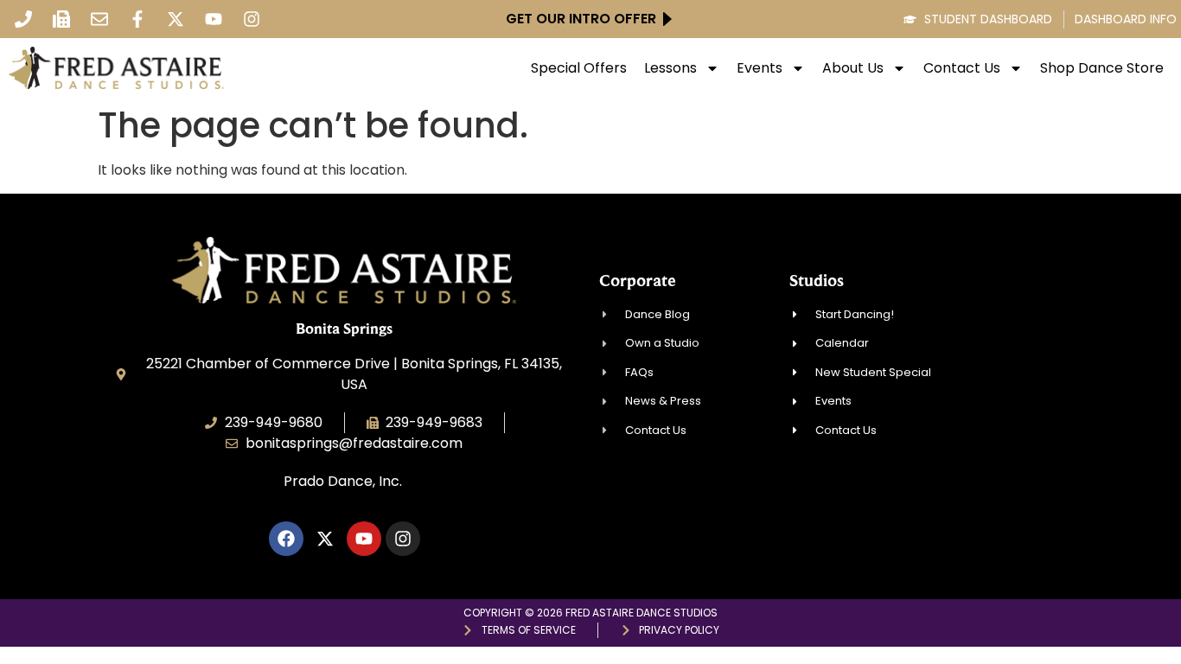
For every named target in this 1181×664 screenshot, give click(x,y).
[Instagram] (252, 19)
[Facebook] (286, 538)
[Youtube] (214, 19)
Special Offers (579, 68)
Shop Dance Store (1102, 68)
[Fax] (61, 19)
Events (759, 68)
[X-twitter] (175, 19)
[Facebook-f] (137, 19)
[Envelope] (99, 19)
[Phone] (23, 19)
